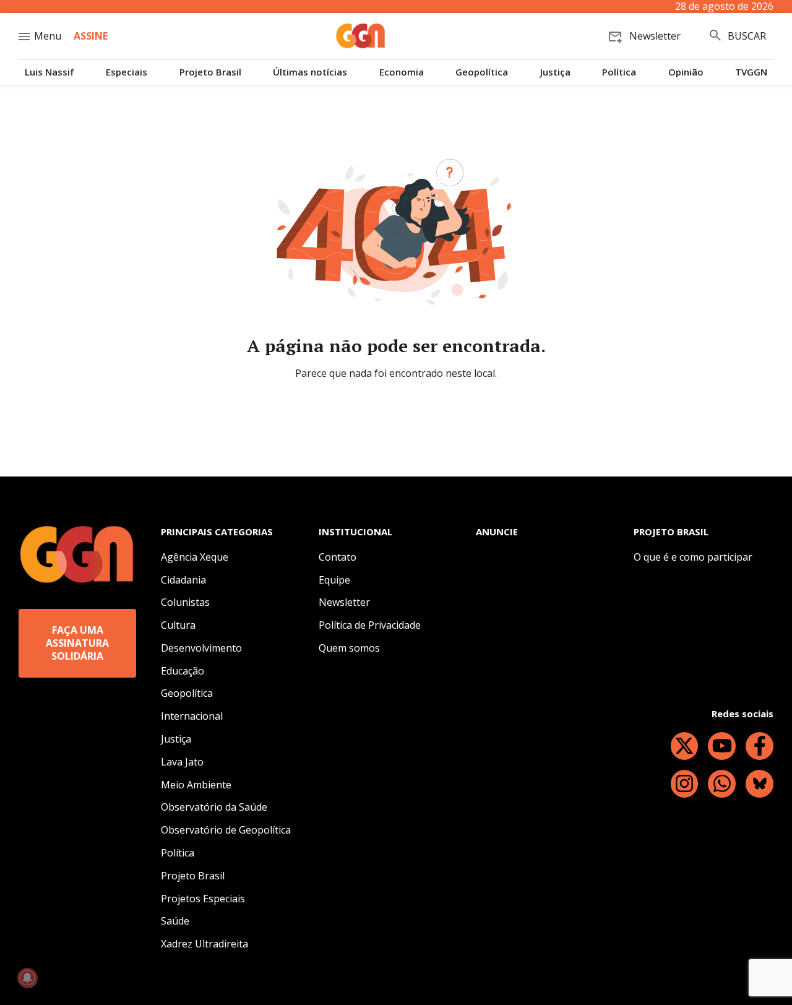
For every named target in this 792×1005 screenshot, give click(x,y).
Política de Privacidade (370, 625)
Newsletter (344, 602)
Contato (337, 557)
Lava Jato (182, 762)
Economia (401, 72)
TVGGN (751, 72)
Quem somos (349, 648)
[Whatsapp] (722, 784)
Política (619, 72)
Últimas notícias (310, 72)
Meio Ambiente (196, 784)
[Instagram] (685, 784)
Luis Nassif (49, 72)
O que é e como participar (693, 557)
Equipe (334, 580)
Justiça (555, 72)
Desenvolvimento (201, 648)
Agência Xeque (194, 557)
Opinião (686, 72)
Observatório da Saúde (214, 807)
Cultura (178, 625)
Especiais (126, 72)
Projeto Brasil (210, 72)
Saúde (175, 921)
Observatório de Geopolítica (226, 830)
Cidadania (183, 580)
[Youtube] (722, 746)
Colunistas (185, 602)
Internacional (192, 716)
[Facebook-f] (759, 746)
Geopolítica (481, 72)
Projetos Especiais (203, 898)
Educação (182, 671)
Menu (47, 36)
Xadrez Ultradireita (204, 944)
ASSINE (91, 36)
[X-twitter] (685, 746)
